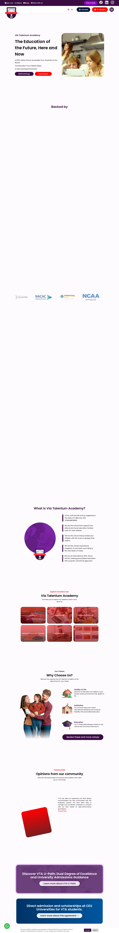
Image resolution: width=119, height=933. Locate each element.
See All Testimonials (74, 823)
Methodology (24, 74)
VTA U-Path (90, 3)
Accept (87, 930)
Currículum (43, 74)
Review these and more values (83, 737)
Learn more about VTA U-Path (59, 883)
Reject (95, 930)
